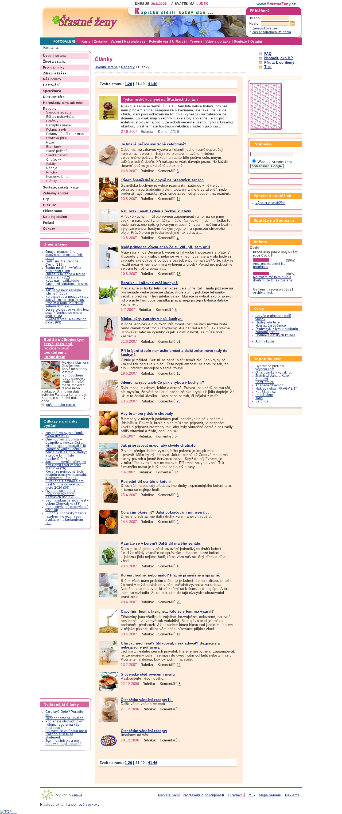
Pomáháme (264, 395)
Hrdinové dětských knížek (275, 335)
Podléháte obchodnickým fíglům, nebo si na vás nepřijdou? (64, 724)
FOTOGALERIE (65, 41)
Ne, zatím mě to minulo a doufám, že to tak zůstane (273, 279)
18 (179, 274)
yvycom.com (264, 369)
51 (179, 342)
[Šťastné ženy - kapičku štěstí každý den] (85, 22)
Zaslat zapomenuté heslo (271, 32)
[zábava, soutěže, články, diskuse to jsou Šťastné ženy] (276, 4)
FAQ (267, 54)
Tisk (268, 67)
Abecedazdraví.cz (269, 385)
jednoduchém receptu (72, 377)
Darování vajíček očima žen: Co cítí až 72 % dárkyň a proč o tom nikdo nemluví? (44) (66, 453)
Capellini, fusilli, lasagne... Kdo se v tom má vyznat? (167, 611)
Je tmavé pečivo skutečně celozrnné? (153, 144)
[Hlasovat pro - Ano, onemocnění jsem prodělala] (269, 260)
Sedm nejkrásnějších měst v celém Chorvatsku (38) (67, 502)
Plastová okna (52, 804)
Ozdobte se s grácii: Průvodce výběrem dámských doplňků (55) (63, 494)
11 (178, 199)
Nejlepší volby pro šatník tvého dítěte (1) (64, 434)
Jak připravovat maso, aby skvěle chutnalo (158, 445)
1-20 (128, 84)
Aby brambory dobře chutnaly (147, 414)
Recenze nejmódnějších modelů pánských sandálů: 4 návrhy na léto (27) (66, 475)
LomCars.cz (264, 382)
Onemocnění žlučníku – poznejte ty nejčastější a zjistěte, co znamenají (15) (65, 442)
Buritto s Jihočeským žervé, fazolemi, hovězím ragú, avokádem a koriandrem (64, 348)
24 (179, 665)
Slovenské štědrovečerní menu (148, 674)
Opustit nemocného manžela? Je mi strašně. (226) (64, 255)
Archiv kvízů (264, 341)
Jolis (259, 398)
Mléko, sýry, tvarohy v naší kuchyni (151, 319)
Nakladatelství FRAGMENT (276, 388)
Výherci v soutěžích (270, 203)
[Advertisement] (65, 613)
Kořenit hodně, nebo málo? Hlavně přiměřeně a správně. (170, 575)
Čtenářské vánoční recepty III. (147, 700)
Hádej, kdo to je (267, 322)
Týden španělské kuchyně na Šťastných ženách (162, 180)
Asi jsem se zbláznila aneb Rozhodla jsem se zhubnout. (66, 734)
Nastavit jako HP (278, 58)
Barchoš (261, 401)
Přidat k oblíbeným (281, 63)
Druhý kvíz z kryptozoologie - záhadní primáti (277, 330)
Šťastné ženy (282, 162)
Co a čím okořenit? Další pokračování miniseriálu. (165, 512)
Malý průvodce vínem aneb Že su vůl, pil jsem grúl (165, 247)
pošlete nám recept (61, 404)
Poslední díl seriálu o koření (146, 482)
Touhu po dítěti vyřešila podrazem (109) (63, 269)
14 (177, 472)
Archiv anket (262, 292)
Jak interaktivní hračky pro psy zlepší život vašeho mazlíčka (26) (65, 465)
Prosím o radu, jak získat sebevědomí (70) (64, 305)
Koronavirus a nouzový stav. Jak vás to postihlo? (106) (67, 298)
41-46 (152, 84)
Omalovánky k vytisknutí (274, 372)
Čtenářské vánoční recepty (144, 731)
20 (179, 602)
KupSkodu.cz (265, 391)
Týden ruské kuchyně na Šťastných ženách (160, 99)
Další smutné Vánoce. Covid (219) (62, 263)
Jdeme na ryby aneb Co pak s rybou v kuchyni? (162, 382)
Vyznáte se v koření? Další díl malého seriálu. (161, 543)
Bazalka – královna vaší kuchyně (149, 283)
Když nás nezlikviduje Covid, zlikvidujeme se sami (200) (66, 284)
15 (179, 373)
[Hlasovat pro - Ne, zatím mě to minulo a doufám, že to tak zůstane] (269, 274)
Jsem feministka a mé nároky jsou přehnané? (63, 742)
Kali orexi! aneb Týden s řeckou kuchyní (156, 211)
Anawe (76, 795)
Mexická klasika (74, 362)
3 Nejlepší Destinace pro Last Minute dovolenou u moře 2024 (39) (64, 484)
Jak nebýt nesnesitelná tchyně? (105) (63, 292)
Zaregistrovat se (264, 28)
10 (179, 566)
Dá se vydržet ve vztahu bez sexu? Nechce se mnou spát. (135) (67, 313)
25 (179, 401)
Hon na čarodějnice (270, 325)
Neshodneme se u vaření (64, 718)
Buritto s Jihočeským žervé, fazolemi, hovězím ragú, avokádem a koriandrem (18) (66, 518)
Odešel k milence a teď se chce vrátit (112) (65, 276)
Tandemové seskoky (83, 804)
